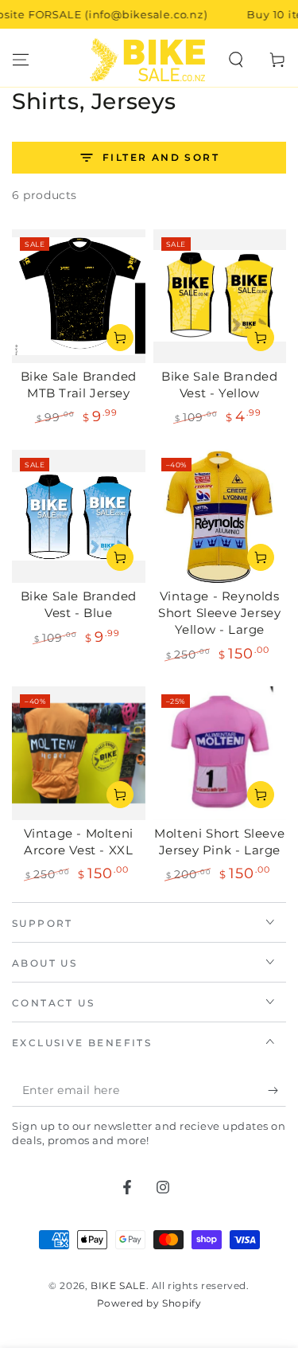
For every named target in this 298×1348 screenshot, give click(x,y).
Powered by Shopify (149, 1303)
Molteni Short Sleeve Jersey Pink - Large (219, 842)
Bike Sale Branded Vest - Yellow (219, 384)
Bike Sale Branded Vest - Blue (79, 604)
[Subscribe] (277, 1090)
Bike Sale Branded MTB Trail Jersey (79, 384)
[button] (236, 59)
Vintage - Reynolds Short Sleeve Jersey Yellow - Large (219, 612)
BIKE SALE (118, 1285)
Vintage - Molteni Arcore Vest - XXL (79, 842)
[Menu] (20, 59)
